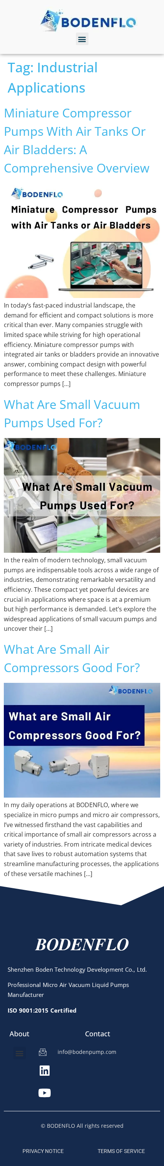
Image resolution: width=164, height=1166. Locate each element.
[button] (82, 39)
